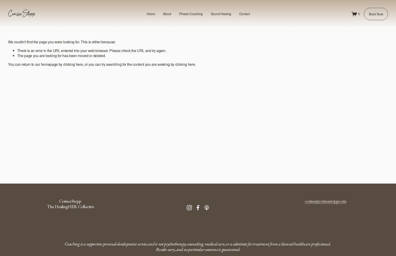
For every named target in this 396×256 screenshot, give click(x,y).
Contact (244, 13)
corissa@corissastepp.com (325, 201)
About (167, 13)
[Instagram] (189, 207)
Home (151, 13)
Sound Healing (221, 13)
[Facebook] (198, 207)
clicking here (73, 64)
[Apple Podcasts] (206, 207)
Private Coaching (191, 13)
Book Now (376, 14)
